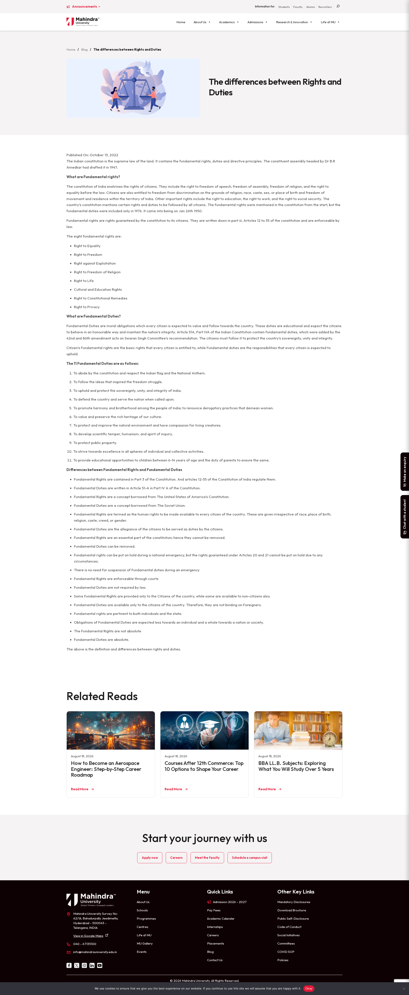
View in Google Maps (88, 936)
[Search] (338, 7)
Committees (286, 943)
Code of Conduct (289, 927)
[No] (404, 988)
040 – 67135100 (84, 944)
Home (180, 22)
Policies (282, 960)
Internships (215, 927)
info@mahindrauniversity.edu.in (95, 952)
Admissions (255, 22)
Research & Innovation (292, 22)
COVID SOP (285, 952)
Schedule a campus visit (249, 858)
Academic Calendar (221, 918)
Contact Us (215, 960)
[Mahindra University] (82, 21)
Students (284, 7)
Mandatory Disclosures (293, 902)
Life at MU (328, 22)
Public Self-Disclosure (293, 918)
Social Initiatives (288, 935)
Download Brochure (291, 910)
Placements (215, 943)
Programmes (146, 918)
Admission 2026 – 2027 (230, 902)
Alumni (310, 7)
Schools (142, 910)
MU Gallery (145, 943)
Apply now (150, 858)
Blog (84, 49)
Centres (142, 927)
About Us (200, 22)
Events (142, 952)
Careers (176, 858)
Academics (227, 22)
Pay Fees (213, 910)
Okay (308, 988)
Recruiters (325, 7)
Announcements (85, 7)
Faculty (298, 7)
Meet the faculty (207, 858)
